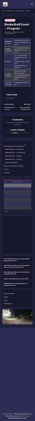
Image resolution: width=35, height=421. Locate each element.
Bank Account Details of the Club (13, 166)
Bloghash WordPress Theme (17, 418)
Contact (6, 169)
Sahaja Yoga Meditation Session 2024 (16, 279)
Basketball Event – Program (13, 156)
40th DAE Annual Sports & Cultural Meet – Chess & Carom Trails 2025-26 (17, 266)
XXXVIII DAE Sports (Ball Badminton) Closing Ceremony (15, 284)
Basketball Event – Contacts (13, 159)
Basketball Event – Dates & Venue (15, 152)
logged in (15, 132)
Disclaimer (7, 173)
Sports (6, 300)
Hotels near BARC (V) (11, 162)
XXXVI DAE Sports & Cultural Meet (14, 146)
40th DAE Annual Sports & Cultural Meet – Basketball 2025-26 (17, 259)
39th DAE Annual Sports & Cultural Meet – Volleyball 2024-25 (17, 273)
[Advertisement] (17, 235)
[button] (10, 98)
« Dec (6, 211)
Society (6, 297)
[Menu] (32, 4)
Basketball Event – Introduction (14, 149)
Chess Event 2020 (9, 293)
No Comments (10, 33)
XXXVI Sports (10, 20)
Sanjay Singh (11, 94)
